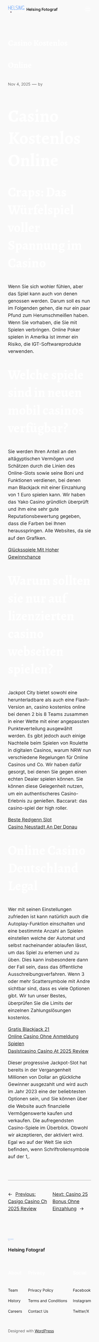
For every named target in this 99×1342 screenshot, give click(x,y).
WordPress (44, 1330)
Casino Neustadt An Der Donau (42, 827)
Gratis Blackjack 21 (29, 1029)
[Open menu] (87, 9)
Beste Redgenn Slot (30, 819)
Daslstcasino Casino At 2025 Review (48, 1051)
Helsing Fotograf (41, 9)
